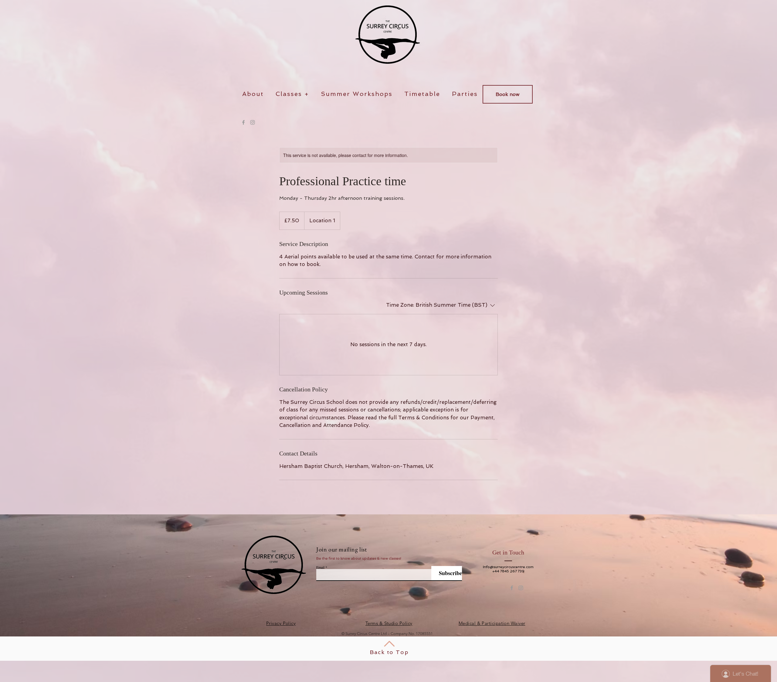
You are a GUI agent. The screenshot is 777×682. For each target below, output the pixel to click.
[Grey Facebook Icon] (243, 122)
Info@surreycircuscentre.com (508, 567)
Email (320, 567)
